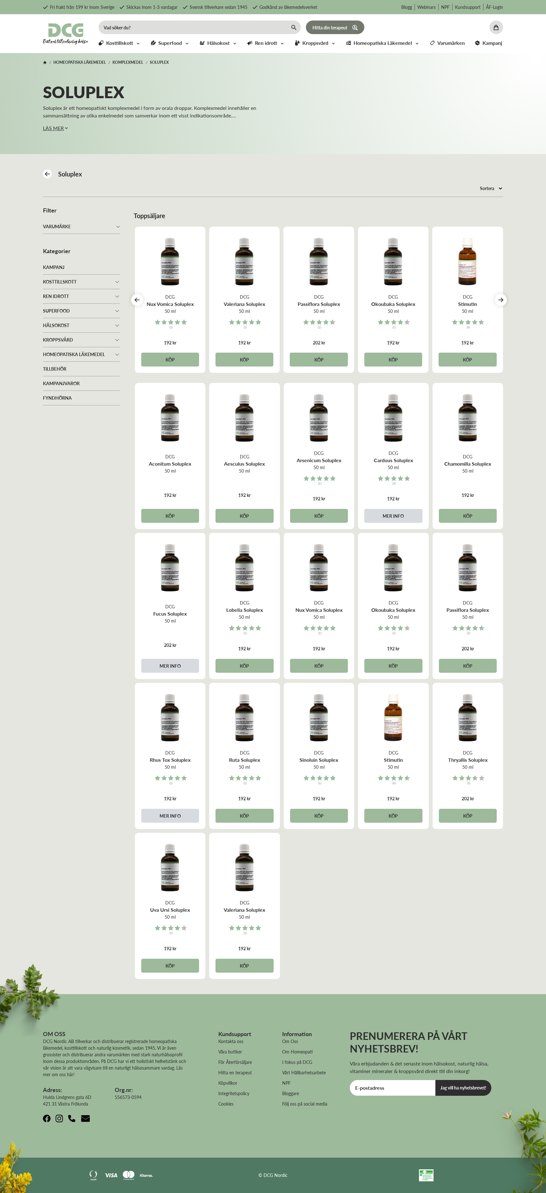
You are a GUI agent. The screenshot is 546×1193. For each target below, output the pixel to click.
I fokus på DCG (297, 1062)
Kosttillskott (59, 281)
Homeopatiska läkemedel (74, 354)
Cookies (226, 1104)
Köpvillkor (227, 1083)
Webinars (426, 7)
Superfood (56, 310)
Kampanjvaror (61, 383)
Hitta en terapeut (235, 1072)
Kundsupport (468, 7)
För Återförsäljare (235, 1062)
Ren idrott (56, 296)
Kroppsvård (58, 340)
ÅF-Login (494, 7)
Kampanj (53, 267)
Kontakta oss (230, 1041)
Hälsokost (56, 325)
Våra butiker (230, 1051)
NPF (445, 7)
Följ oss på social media (304, 1104)
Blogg (406, 7)
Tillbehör (54, 369)
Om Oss (290, 1041)
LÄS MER (53, 128)
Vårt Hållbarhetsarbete (304, 1072)
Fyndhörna (57, 398)
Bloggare (290, 1093)
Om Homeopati (297, 1051)
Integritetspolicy (233, 1093)
